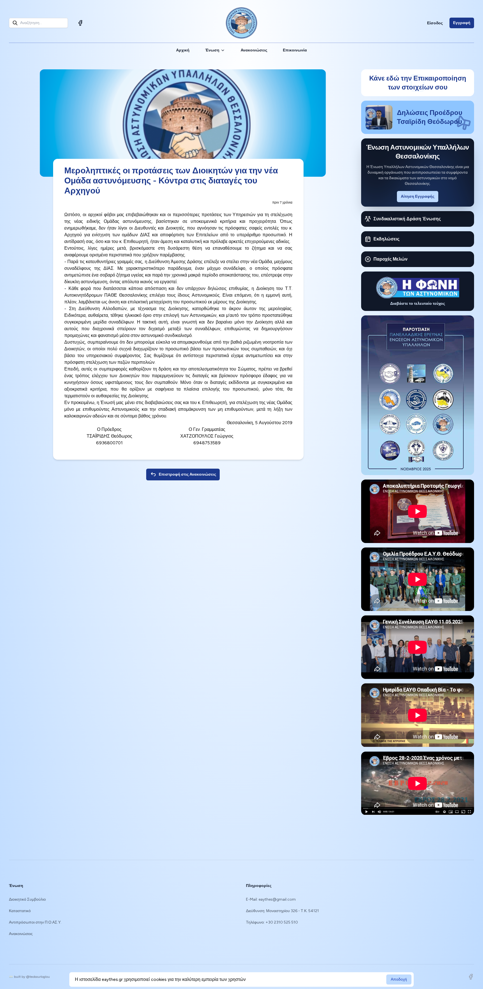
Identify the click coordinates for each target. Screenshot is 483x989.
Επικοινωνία (295, 50)
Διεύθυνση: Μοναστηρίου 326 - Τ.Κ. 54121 (282, 910)
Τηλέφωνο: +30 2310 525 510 (272, 922)
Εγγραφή (461, 22)
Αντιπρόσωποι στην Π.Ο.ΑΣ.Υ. (35, 922)
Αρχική (183, 50)
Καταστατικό (20, 910)
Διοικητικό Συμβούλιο (27, 899)
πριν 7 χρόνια (282, 202)
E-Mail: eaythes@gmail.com (271, 899)
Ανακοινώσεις (254, 50)
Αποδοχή (399, 979)
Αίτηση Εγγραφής (417, 196)
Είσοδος (435, 23)
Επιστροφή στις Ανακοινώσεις (187, 474)
